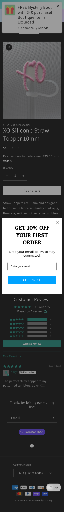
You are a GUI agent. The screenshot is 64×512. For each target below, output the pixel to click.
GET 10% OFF (32, 280)
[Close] (58, 222)
